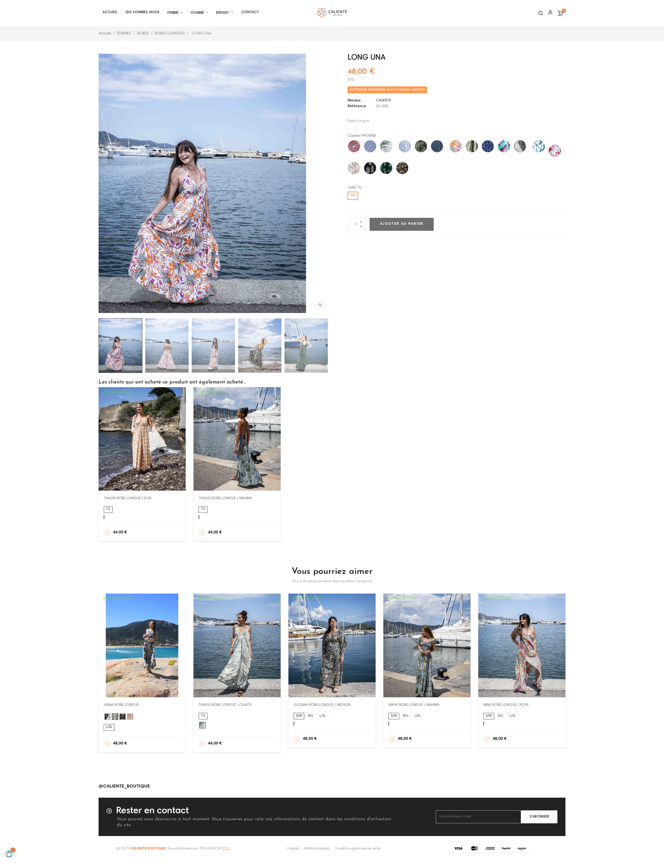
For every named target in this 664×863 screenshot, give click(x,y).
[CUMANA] (354, 169)
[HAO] (405, 147)
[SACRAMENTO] (488, 147)
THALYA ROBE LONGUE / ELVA (127, 498)
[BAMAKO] (504, 147)
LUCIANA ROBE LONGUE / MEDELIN (322, 705)
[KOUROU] (472, 147)
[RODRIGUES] (539, 147)
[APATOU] (456, 147)
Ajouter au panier (401, 224)
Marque (354, 100)
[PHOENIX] (354, 147)
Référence (357, 106)
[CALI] (437, 147)
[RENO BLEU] (520, 147)
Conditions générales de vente (357, 849)
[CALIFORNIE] (402, 169)
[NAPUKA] (421, 147)
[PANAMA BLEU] (370, 147)
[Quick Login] (548, 13)
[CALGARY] (386, 169)
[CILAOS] (386, 147)
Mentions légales (317, 849)
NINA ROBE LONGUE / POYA (506, 705)
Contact (293, 849)
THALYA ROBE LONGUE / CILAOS (225, 705)
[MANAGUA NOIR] (370, 169)
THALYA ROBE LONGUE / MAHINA (225, 498)
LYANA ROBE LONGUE (121, 705)
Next (326, 345)
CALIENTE (383, 100)
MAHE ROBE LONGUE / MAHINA (414, 705)
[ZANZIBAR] (555, 151)
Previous (99, 345)
